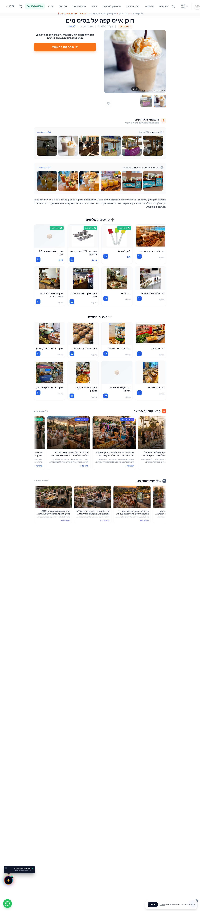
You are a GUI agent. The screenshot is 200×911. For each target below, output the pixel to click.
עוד (51, 6)
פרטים (162, 904)
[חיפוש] (173, 6)
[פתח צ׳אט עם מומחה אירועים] (8, 880)
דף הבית (163, 6)
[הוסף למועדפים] (109, 103)
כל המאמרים (42, 411)
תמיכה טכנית (79, 6)
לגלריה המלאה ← (44, 132)
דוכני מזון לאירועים (112, 6)
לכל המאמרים (42, 481)
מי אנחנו (149, 6)
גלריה (94, 6)
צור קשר (63, 6)
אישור (152, 904)
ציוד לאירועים (133, 6)
